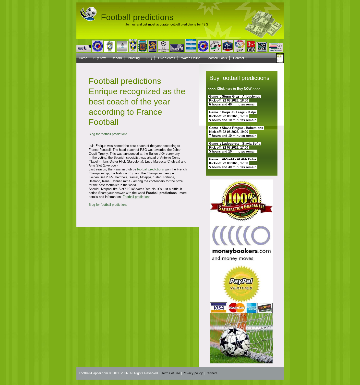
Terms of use (170, 373)
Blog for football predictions (108, 134)
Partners (211, 373)
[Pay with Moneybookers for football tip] (241, 264)
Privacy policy (193, 373)
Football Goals (216, 58)
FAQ (149, 58)
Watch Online (190, 58)
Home (83, 58)
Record (117, 58)
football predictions (150, 169)
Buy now (99, 58)
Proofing (134, 58)
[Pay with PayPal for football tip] (241, 312)
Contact (238, 58)
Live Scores (166, 58)
